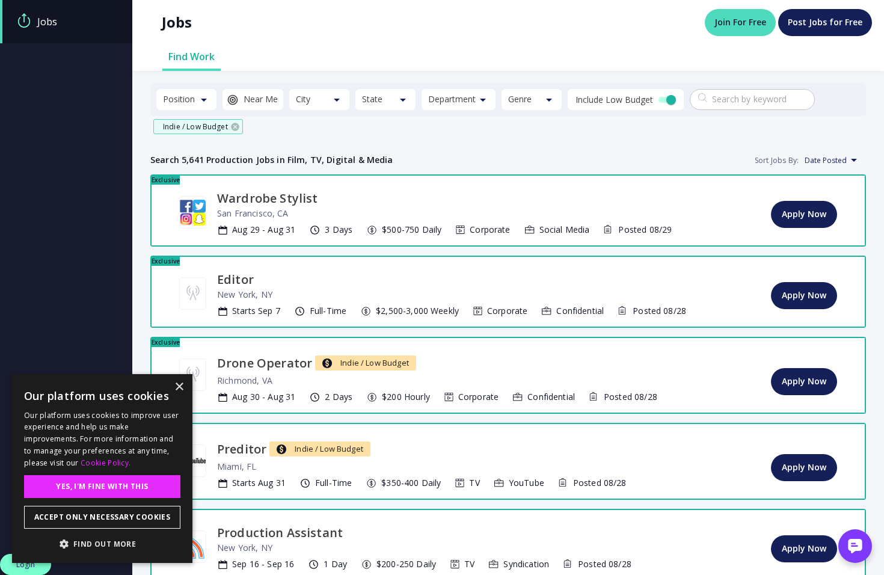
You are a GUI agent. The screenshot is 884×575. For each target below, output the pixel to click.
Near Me (261, 99)
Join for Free (740, 22)
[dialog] (102, 468)
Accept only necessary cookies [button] (102, 517)
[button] (198, 126)
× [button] (178, 387)
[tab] (66, 21)
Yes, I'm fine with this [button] (102, 486)
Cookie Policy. (105, 463)
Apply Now (804, 214)
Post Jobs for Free (825, 22)
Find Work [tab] (191, 56)
